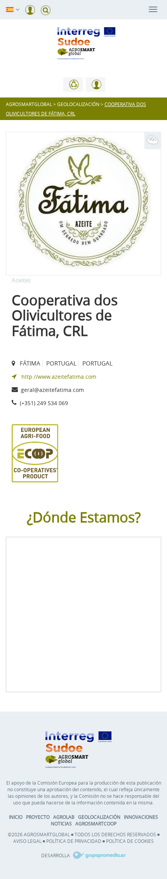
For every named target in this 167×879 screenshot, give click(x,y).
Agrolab (64, 817)
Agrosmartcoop (96, 823)
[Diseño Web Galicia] (98, 855)
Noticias (61, 823)
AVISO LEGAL (27, 841)
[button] (10, 9)
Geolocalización (99, 817)
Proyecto (38, 817)
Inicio (16, 817)
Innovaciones (141, 817)
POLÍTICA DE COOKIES (130, 841)
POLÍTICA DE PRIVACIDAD (73, 841)
